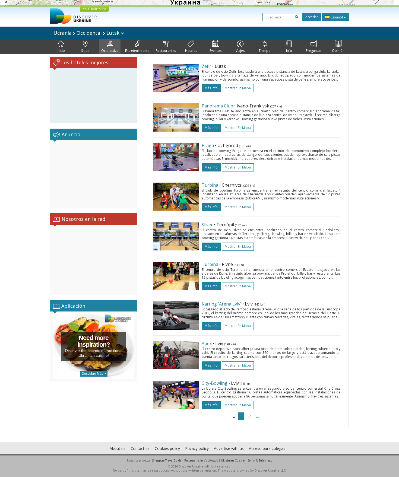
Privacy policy (197, 448)
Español (337, 17)
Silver (207, 225)
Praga (208, 145)
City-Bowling (214, 383)
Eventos (215, 50)
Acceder (311, 17)
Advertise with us (229, 448)
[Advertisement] (93, 174)
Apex (207, 343)
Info (289, 50)
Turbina (210, 185)
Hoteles (191, 50)
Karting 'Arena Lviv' (221, 304)
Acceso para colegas (267, 448)
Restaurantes (166, 50)
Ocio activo (110, 50)
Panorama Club (217, 106)
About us (117, 448)
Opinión (338, 50)
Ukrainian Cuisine (233, 460)
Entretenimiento (137, 50)
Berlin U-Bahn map (260, 460)
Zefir (206, 66)
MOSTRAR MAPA (94, 9)
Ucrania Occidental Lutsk (87, 33)
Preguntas (313, 50)
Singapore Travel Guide (166, 460)
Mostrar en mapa (238, 88)
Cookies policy (167, 448)
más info (211, 88)
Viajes (240, 50)
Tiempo (265, 50)
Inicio (61, 50)
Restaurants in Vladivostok (201, 460)
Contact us (140, 448)
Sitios (85, 50)
